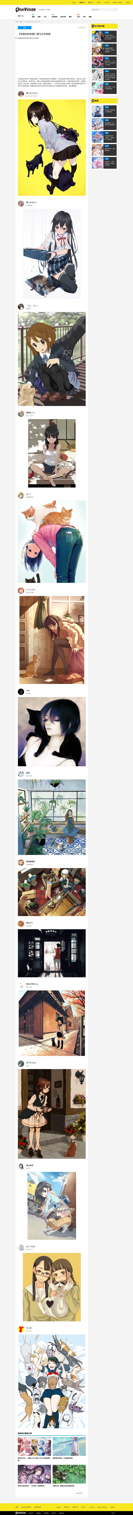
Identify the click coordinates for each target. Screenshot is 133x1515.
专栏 (84, 16)
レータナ (30, 415)
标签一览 (20, 16)
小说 (45, 16)
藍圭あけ (30, 864)
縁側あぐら (30, 413)
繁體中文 (91, 2)
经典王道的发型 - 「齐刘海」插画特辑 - (31, 1486)
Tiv (29, 1168)
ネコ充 (28, 1328)
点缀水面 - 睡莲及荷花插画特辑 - (64, 1486)
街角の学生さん (32, 984)
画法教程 (54, 16)
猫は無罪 (29, 1165)
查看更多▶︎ (79, 1493)
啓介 (29, 308)
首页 (16, 21)
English (74, 2)
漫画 (39, 16)
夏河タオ (30, 497)
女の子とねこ (31, 1063)
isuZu (29, 926)
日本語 (128, 2)
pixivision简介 (26, 1507)
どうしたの (30, 589)
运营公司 (31, 1513)
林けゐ (30, 205)
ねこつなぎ (30, 1246)
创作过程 (63, 16)
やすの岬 (30, 592)
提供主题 (38, 1507)
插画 (33, 16)
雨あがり (29, 923)
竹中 (29, 693)
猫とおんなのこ (32, 93)
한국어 (99, 2)
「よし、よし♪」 (32, 305)
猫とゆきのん (31, 202)
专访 (78, 16)
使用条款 (38, 1513)
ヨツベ (30, 1331)
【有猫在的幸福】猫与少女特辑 (32, 21)
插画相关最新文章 (25, 1433)
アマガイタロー (33, 96)
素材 (70, 16)
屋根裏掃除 (30, 862)
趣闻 (90, 16)
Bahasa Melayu (117, 2)
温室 (28, 773)
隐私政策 (61, 1513)
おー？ (28, 494)
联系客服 (46, 1513)
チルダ (30, 776)
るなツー (30, 1249)
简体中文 (82, 2)
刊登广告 (54, 1513)
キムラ (30, 987)
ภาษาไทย (107, 2)
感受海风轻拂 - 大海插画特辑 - (63, 1458)
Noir (28, 691)
